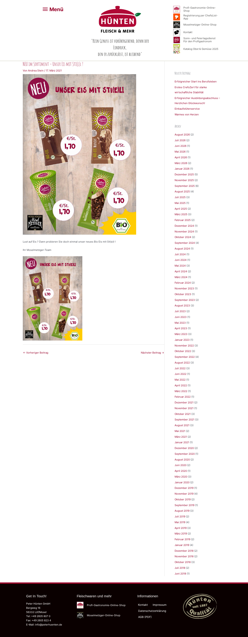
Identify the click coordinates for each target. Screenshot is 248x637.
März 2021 (181, 436)
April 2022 (181, 385)
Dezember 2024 (184, 225)
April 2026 (181, 157)
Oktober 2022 (183, 351)
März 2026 (181, 163)
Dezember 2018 (184, 550)
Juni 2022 (180, 374)
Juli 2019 (180, 516)
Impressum (160, 604)
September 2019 (184, 505)
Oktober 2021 (183, 414)
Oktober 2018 (183, 562)
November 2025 (184, 180)
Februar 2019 (182, 539)
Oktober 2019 (183, 499)
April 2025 (181, 208)
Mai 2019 (180, 522)
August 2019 (182, 510)
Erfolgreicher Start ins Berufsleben (196, 81)
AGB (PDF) (145, 617)
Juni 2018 (180, 573)
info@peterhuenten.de (48, 624)
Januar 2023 (182, 339)
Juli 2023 (180, 311)
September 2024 (185, 242)
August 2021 (182, 425)
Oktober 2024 (183, 237)
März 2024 (181, 277)
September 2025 (185, 186)
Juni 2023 (181, 317)
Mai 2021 (180, 431)
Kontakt (143, 604)
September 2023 (185, 300)
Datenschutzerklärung (152, 611)
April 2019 (181, 528)
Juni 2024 (181, 259)
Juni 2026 (180, 145)
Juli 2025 (180, 197)
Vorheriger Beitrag (35, 352)
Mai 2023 (180, 322)
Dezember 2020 (184, 448)
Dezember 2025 (184, 174)
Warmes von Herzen (187, 114)
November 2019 (184, 493)
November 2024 (184, 231)
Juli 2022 (180, 368)
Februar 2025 (183, 220)
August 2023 (182, 305)
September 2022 (185, 356)
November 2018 (184, 556)
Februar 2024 (183, 282)
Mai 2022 (180, 379)
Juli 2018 (180, 567)
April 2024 (181, 271)
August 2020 (182, 459)
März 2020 (181, 476)
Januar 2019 (182, 545)
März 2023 (181, 334)
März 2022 (181, 391)
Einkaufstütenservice (187, 108)
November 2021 (184, 408)
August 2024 (182, 248)
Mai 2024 (180, 265)
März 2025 (181, 214)
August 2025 (182, 191)
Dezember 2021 (184, 402)
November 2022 (184, 345)
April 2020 (181, 470)
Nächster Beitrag (152, 352)
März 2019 (181, 533)
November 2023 (184, 288)
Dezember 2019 (184, 488)
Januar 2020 (182, 482)
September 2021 (184, 419)
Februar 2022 (183, 396)
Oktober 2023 (183, 294)
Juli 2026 (180, 140)
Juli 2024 (180, 254)
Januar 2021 (182, 442)
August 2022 (182, 362)
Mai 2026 (180, 151)
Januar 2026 (182, 168)
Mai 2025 (180, 203)
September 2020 (185, 453)
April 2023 (181, 328)
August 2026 (182, 134)
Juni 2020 (180, 465)
